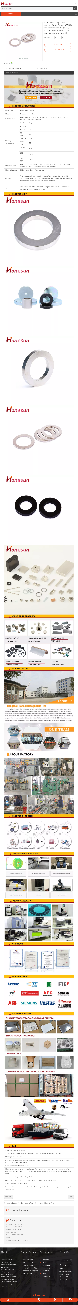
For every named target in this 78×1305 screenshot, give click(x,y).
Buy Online (46, 1268)
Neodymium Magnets (30, 1270)
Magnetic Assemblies (30, 1268)
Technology (46, 1265)
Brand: (39, 68)
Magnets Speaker (12, 1203)
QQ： (8, 1232)
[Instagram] (71, 1260)
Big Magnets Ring (27, 1203)
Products (46, 1259)
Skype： (9, 1235)
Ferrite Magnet (28, 1262)
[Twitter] (67, 1260)
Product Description (12, 73)
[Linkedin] (64, 1260)
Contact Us (46, 1276)
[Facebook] (61, 1260)
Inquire (56, 45)
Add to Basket (56, 50)
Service (45, 1262)
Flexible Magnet (28, 1265)
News (44, 1273)
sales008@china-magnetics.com (17, 1240)
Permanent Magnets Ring (45, 1203)
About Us (46, 1270)
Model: (8, 68)
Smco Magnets (28, 1273)
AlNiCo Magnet (28, 1259)
